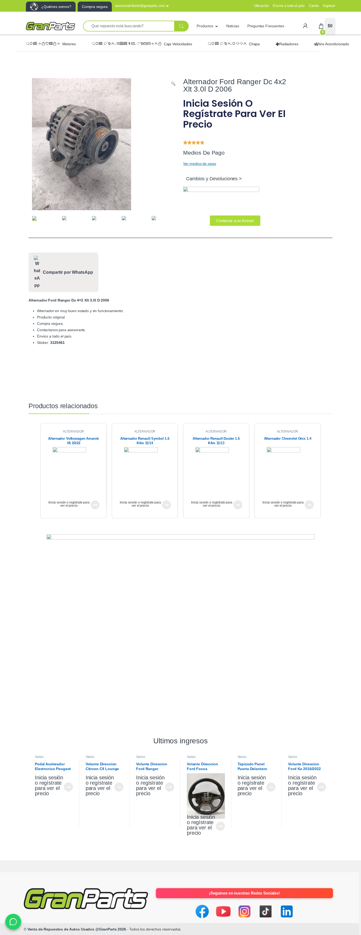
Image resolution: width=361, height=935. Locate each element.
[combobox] (128, 26)
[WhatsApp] (13, 922)
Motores (69, 44)
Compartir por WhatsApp (68, 272)
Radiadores (288, 44)
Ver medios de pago (199, 163)
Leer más (95, 504)
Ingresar (329, 6)
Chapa (254, 44)
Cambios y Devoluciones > (214, 178)
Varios (39, 757)
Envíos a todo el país (289, 6)
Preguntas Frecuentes (265, 26)
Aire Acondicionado (333, 44)
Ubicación (261, 6)
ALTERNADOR (73, 431)
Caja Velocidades (178, 44)
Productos (205, 26)
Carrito (314, 6)
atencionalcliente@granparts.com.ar (142, 6)
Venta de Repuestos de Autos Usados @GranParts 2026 (76, 929)
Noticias (232, 26)
